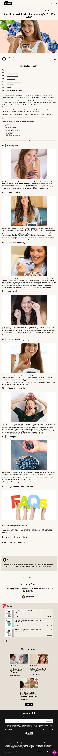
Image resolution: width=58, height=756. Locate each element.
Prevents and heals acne (13, 73)
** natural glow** (51, 182)
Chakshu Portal (40, 751)
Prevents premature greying (14, 81)
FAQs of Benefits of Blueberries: (15, 90)
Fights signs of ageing (12, 75)
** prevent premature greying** (39, 377)
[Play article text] (51, 11)
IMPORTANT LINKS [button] (8, 729)
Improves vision (11, 78)
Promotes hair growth (12, 84)
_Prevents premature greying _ (13, 130)
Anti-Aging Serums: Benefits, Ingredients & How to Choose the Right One (29, 589)
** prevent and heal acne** (31, 232)
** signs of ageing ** (44, 280)
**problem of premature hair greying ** (14, 384)
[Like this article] (42, 10)
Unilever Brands (19, 726)
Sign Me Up (49, 721)
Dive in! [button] (28, 704)
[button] (45, 10)
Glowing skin (9, 70)
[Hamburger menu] (2, 2)
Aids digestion (10, 87)
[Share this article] (23, 577)
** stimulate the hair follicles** (18, 432)
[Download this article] (48, 10)
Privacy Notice (38, 726)
